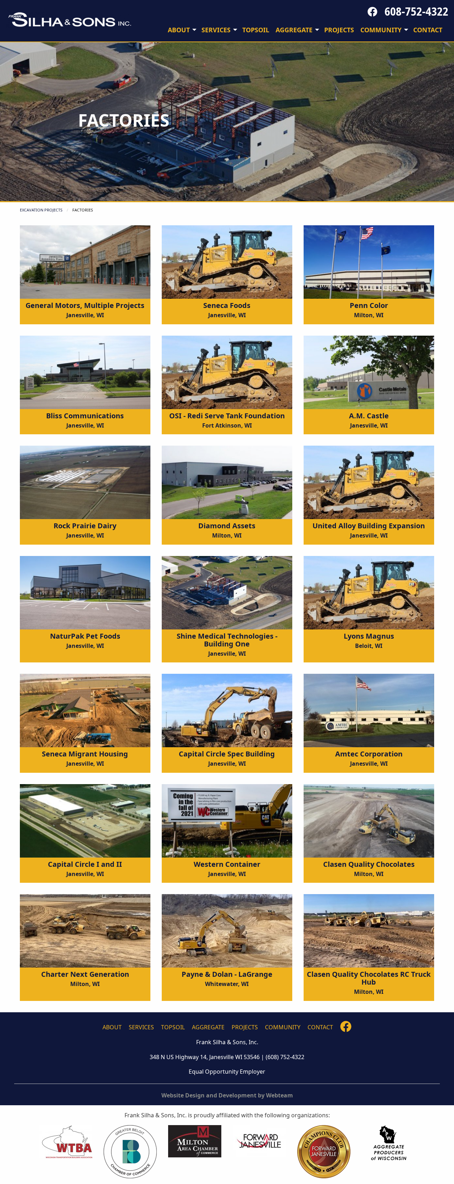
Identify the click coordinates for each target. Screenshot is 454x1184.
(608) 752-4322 (285, 1057)
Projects (245, 1027)
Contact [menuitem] (427, 30)
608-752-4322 (416, 11)
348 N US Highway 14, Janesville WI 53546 (205, 1057)
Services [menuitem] (216, 30)
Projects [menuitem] (339, 30)
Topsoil (173, 1027)
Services (141, 1027)
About (112, 1027)
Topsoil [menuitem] (255, 30)
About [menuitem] (179, 30)
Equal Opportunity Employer (227, 1071)
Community (282, 1027)
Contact (320, 1027)
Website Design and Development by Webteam (227, 1095)
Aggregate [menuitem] (294, 30)
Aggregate (208, 1027)
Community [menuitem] (381, 30)
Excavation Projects (41, 210)
